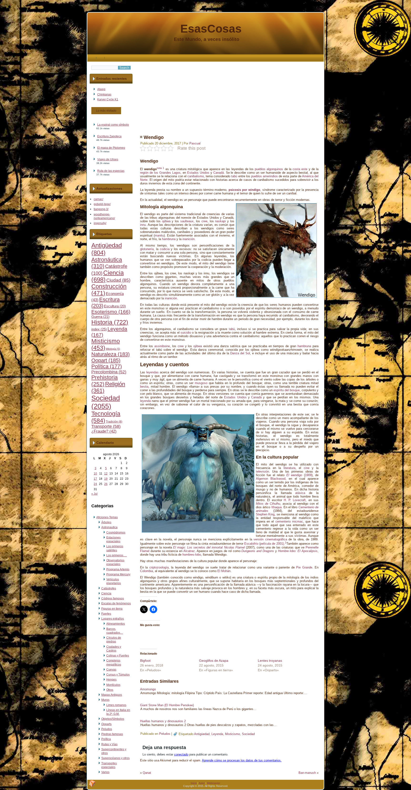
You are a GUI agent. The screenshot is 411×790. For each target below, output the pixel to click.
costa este (300, 169)
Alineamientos (115, 623)
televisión (262, 471)
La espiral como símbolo (113, 124)
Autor (202, 783)
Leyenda (217, 734)
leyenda (145, 401)
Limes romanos (116, 705)
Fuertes (106, 613)
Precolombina (108, 372)
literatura (289, 468)
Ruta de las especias (110, 171)
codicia (165, 249)
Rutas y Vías (109, 744)
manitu (159, 235)
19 (106, 478)
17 (95, 478)
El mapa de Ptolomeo (111, 147)
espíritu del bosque (287, 390)
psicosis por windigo (244, 190)
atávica (300, 493)
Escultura (115, 306)
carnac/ (98, 199)
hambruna (169, 239)
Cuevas (111, 669)
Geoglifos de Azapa (213, 660)
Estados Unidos (198, 172)
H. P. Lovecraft (295, 500)
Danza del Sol (240, 353)
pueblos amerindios (264, 176)
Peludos (106, 729)
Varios (105, 772)
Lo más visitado (106, 110)
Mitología (113, 348)
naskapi (220, 221)
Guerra (100, 317)
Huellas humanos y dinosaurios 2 (163, 721)
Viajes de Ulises (107, 159)
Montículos (113, 684)
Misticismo (232, 734)
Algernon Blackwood (270, 478)
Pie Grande (304, 567)
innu (143, 225)
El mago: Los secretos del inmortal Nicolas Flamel (209, 547)
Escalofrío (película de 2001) (264, 544)
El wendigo (294, 475)
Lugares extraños (112, 618)
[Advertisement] (229, 95)
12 (106, 473)
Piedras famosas (112, 734)
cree (204, 221)
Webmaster (213, 783)
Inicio (194, 783)
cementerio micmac (289, 521)
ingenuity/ (100, 223)
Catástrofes (108, 588)
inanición (188, 239)
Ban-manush (307, 773)
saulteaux (187, 221)
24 (95, 484)
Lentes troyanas (270, 660)
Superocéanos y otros (115, 758)
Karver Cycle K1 (107, 99)
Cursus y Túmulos (118, 674)
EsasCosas (211, 28)
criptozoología (159, 567)
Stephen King (265, 514)
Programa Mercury (118, 574)
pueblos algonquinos (269, 169)
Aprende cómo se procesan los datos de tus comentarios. (242, 760)
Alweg (101, 89)
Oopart (105, 360)
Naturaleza (110, 354)
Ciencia (106, 593)
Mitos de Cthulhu (268, 503)
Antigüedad (202, 734)
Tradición (114, 421)
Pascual (195, 143)
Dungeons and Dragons (257, 551)
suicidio (186, 332)
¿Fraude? (104, 431)
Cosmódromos (115, 532)
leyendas (152, 372)
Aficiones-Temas (107, 517)
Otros (109, 689)
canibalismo (195, 176)
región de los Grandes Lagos (160, 172)
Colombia (146, 571)
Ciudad (118, 280)
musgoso (201, 383)
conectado (181, 754)
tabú (234, 176)
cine (306, 468)
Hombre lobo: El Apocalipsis (298, 551)
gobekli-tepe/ (102, 204)
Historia (109, 322)
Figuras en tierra (111, 608)
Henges (111, 679)
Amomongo (148, 689)
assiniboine (162, 346)
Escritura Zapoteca (109, 136)
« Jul (94, 493)
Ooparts (106, 724)
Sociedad (105, 402)
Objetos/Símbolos (112, 719)
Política (106, 366)
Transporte (106, 426)
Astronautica (109, 527)
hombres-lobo (191, 554)
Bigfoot (145, 660)
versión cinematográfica (270, 539)
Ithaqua (276, 507)
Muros (105, 699)
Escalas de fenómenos (116, 603)
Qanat (147, 773)
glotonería (147, 249)
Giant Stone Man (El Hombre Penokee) (167, 705)
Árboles (106, 522)
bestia (144, 386)
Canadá (218, 172)
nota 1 (160, 168)
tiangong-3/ (101, 209)
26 (106, 484)
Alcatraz (189, 551)
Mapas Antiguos (111, 694)
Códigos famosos (112, 598)
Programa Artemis (117, 569)
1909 (308, 475)
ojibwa (166, 221)
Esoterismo (110, 312)
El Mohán (223, 571)
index (99, 329)
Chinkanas (104, 94)
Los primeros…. (116, 555)
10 (95, 473)
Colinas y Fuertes (117, 655)
